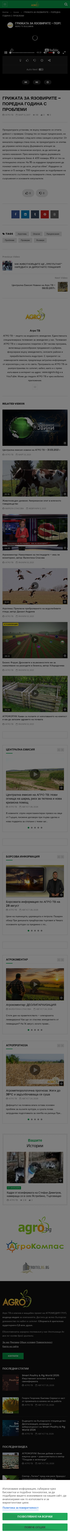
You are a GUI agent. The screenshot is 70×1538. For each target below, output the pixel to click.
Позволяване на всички (35, 1516)
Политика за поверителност (20, 1507)
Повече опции (35, 1527)
